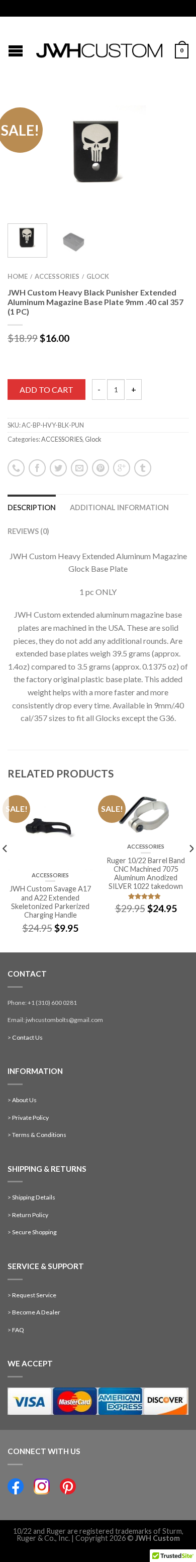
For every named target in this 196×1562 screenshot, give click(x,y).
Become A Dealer (36, 1312)
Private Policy (30, 1117)
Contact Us (27, 1037)
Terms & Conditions (39, 1134)
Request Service (34, 1295)
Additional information (119, 507)
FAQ (18, 1330)
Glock (97, 276)
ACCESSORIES (57, 276)
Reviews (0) (28, 531)
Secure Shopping (34, 1232)
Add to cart (46, 389)
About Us (24, 1100)
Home (18, 276)
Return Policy (30, 1215)
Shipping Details (33, 1197)
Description (32, 507)
